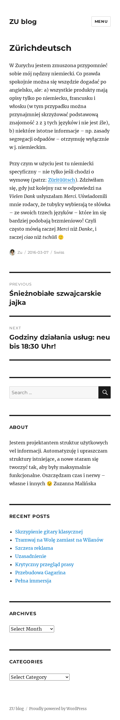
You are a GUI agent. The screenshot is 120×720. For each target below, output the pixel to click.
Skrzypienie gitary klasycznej (49, 532)
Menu (101, 21)
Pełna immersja (33, 581)
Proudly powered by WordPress (58, 708)
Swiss (59, 252)
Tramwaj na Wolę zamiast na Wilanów (59, 540)
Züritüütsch (61, 180)
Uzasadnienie (30, 556)
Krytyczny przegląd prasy (44, 564)
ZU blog (23, 22)
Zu (19, 252)
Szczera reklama (34, 548)
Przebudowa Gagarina (40, 572)
